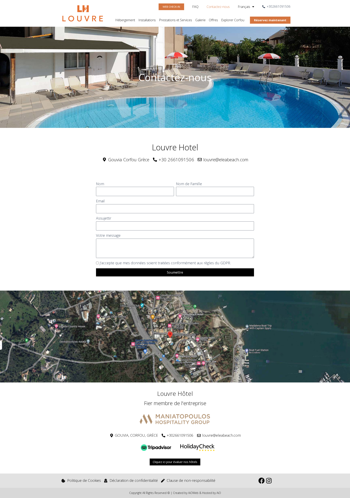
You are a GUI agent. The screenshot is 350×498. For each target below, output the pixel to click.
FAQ (195, 6)
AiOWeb (193, 493)
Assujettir (103, 218)
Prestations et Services (175, 20)
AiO (219, 493)
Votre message (108, 235)
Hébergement (125, 20)
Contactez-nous (218, 6)
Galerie (200, 20)
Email (100, 201)
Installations (147, 20)
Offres (213, 20)
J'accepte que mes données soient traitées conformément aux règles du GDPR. (165, 262)
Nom (100, 183)
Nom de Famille (189, 183)
